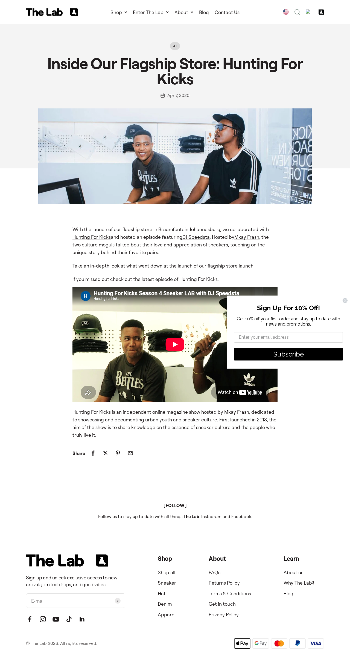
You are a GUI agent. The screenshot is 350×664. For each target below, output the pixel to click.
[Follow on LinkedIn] (82, 619)
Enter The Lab (148, 12)
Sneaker (167, 583)
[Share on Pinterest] (118, 453)
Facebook (241, 516)
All (175, 46)
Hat (162, 593)
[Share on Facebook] (93, 453)
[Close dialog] (345, 300)
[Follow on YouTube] (56, 619)
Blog (204, 12)
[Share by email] (130, 453)
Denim (165, 604)
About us (293, 572)
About (181, 12)
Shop (116, 12)
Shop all (166, 572)
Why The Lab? (299, 583)
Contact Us (227, 12)
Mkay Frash (246, 237)
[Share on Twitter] (105, 453)
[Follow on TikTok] (69, 619)
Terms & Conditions (230, 593)
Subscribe (288, 354)
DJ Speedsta (196, 237)
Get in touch (222, 604)
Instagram (211, 516)
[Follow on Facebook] (29, 619)
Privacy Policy (224, 614)
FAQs (214, 572)
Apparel (167, 614)
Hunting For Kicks (91, 237)
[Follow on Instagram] (42, 619)
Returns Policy (224, 583)
